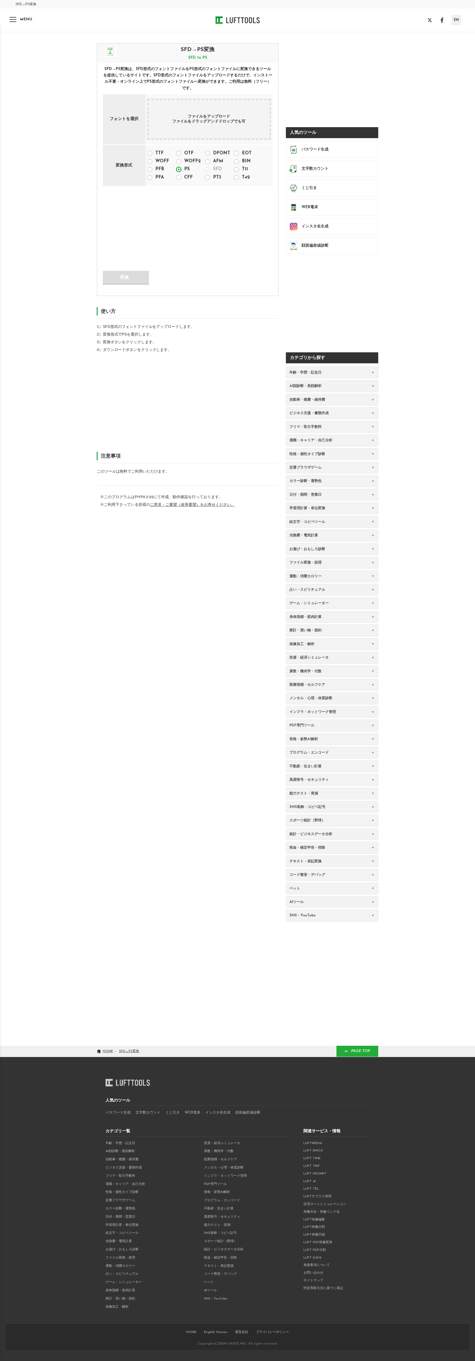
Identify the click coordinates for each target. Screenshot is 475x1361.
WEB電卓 (192, 1112)
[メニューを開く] (13, 19)
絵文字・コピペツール (122, 1233)
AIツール (210, 1290)
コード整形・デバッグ (220, 1274)
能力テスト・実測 (217, 1225)
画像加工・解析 (117, 1307)
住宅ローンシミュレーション (324, 1204)
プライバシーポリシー (272, 1332)
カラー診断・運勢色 (120, 1208)
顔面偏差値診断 (247, 1112)
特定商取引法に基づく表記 (323, 1288)
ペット (209, 1282)
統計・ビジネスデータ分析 (224, 1249)
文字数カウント (148, 1112)
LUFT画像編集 (314, 1219)
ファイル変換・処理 (120, 1257)
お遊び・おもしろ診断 (122, 1249)
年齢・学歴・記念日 (120, 1143)
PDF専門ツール (215, 1184)
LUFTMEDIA (312, 1143)
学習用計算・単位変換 (122, 1225)
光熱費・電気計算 (119, 1241)
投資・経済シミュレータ (222, 1143)
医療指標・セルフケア (220, 1159)
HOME (191, 1332)
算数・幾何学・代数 (219, 1151)
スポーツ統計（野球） (220, 1241)
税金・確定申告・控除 (220, 1257)
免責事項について (316, 1265)
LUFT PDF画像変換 (317, 1242)
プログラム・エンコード (222, 1200)
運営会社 (241, 1332)
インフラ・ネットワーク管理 (225, 1176)
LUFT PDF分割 (314, 1250)
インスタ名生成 (217, 1112)
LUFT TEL (311, 1188)
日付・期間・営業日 (120, 1216)
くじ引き (172, 1112)
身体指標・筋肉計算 (120, 1290)
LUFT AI (309, 1181)
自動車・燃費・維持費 (122, 1159)
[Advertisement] (144, 227)
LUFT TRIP (311, 1166)
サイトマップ (313, 1280)
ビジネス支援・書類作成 (124, 1167)
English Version (215, 1332)
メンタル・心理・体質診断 (224, 1167)
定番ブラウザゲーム (120, 1200)
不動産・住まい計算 (219, 1208)
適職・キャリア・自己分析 (125, 1184)
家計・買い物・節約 (120, 1298)
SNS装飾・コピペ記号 (220, 1233)
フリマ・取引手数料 (120, 1176)
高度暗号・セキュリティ (222, 1216)
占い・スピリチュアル (122, 1274)
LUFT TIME (312, 1158)
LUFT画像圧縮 (314, 1234)
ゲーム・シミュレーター (124, 1282)
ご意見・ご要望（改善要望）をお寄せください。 (192, 505)
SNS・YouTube (215, 1298)
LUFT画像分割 (314, 1227)
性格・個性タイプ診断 (122, 1192)
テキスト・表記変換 (219, 1266)
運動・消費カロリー (120, 1266)
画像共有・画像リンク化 (321, 1212)
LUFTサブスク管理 (317, 1196)
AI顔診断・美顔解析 (120, 1151)
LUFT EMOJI (313, 1150)
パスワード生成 (118, 1112)
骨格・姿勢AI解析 (217, 1192)
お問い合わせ (313, 1272)
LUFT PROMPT (315, 1173)
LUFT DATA (312, 1257)
